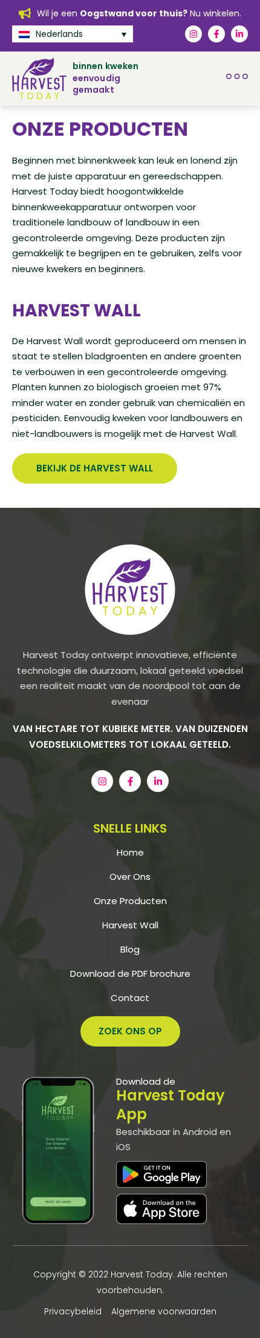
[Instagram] (193, 33)
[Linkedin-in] (239, 33)
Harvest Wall (130, 925)
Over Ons (130, 877)
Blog (130, 950)
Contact (130, 998)
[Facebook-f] (216, 33)
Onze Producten (130, 901)
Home (130, 853)
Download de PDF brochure (130, 974)
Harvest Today (142, 1274)
